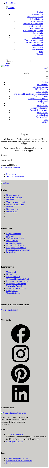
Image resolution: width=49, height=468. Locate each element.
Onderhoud (11, 272)
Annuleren (15, 167)
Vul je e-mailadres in (9, 310)
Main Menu (11, 3)
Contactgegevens (13, 293)
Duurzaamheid (12, 209)
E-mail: (4, 155)
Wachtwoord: (6, 160)
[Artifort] (10, 7)
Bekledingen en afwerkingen (18, 250)
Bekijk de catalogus (14, 197)
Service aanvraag (13, 276)
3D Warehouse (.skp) (15, 238)
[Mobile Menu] (47, 76)
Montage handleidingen (16, 283)
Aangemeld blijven (9, 165)
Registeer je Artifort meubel (17, 281)
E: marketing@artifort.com (17, 458)
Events (9, 463)
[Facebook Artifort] (20, 343)
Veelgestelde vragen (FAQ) (17, 279)
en (7, 63)
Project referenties (13, 233)
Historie (9, 207)
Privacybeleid (12, 290)
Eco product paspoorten (16, 247)
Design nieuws (12, 195)
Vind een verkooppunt (15, 202)
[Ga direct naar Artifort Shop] (13, 413)
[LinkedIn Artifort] (20, 403)
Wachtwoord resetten (15, 176)
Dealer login (11, 252)
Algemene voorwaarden (16, 288)
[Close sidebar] (47, 78)
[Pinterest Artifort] (20, 383)
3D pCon (10, 236)
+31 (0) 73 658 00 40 (15, 434)
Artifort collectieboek (15, 245)
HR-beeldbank (12, 240)
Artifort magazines (14, 243)
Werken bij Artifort (14, 286)
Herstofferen (11, 211)
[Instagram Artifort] (20, 363)
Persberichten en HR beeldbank (19, 461)
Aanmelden (6, 167)
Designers (10, 200)
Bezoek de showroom (15, 204)
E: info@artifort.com (14, 441)
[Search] (47, 71)
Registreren (11, 174)
